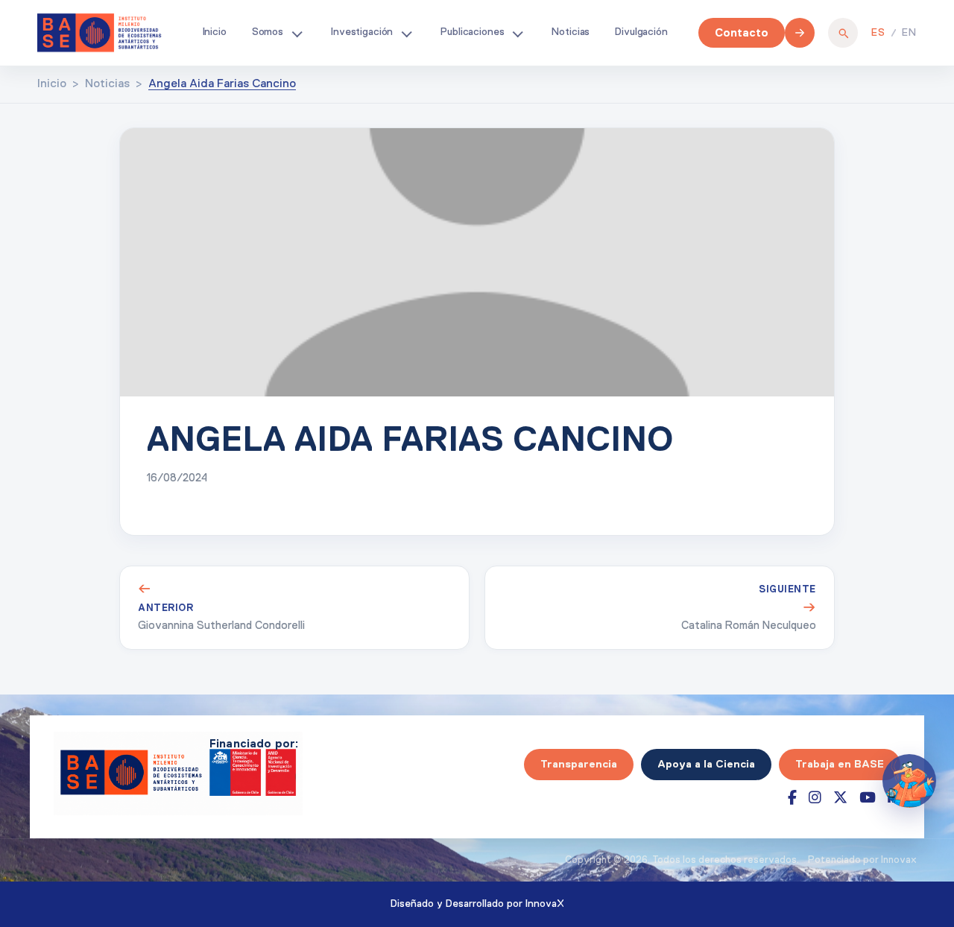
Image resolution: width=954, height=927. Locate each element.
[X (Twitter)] (840, 798)
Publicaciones (472, 32)
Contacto (741, 32)
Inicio (215, 32)
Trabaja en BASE (839, 764)
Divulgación (641, 32)
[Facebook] (792, 798)
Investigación (362, 32)
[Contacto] (800, 33)
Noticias (571, 32)
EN (909, 33)
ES (878, 33)
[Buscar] (843, 33)
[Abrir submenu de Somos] (297, 33)
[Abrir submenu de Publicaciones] (517, 33)
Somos (267, 32)
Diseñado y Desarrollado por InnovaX (477, 904)
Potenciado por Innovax (862, 860)
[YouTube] (867, 798)
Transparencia (578, 764)
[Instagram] (815, 798)
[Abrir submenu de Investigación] (406, 33)
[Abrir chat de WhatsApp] (909, 781)
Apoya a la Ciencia (706, 764)
